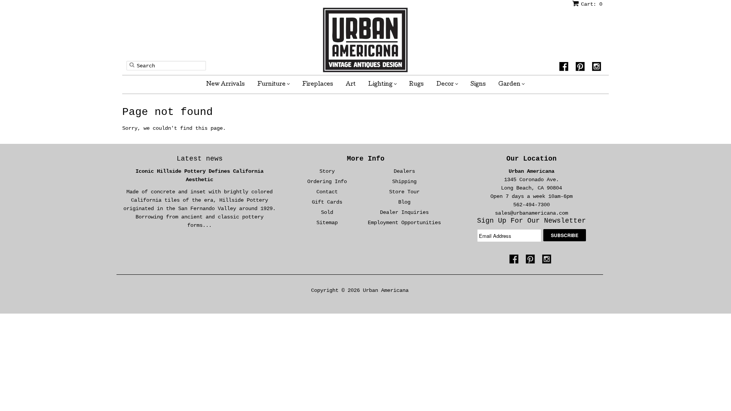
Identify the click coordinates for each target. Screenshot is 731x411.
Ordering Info (327, 181)
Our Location (531, 158)
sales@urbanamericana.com (531, 213)
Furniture (272, 84)
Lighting (381, 84)
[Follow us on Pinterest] (581, 67)
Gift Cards (327, 202)
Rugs (416, 84)
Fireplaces (317, 84)
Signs (478, 84)
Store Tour (404, 192)
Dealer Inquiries (404, 212)
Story (327, 171)
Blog (404, 202)
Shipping (404, 181)
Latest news (200, 158)
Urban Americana (531, 171)
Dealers (404, 171)
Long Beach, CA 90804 (531, 188)
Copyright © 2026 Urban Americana (360, 290)
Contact (327, 192)
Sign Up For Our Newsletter (531, 220)
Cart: (591, 4)
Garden (510, 84)
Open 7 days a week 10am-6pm (531, 196)
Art (351, 84)
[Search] (131, 64)
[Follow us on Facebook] (565, 67)
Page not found (167, 112)
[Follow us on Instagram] (597, 67)
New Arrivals (225, 84)
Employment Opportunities (404, 223)
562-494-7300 (531, 205)
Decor (445, 84)
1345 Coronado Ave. (531, 180)
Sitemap (327, 223)
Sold (327, 212)
